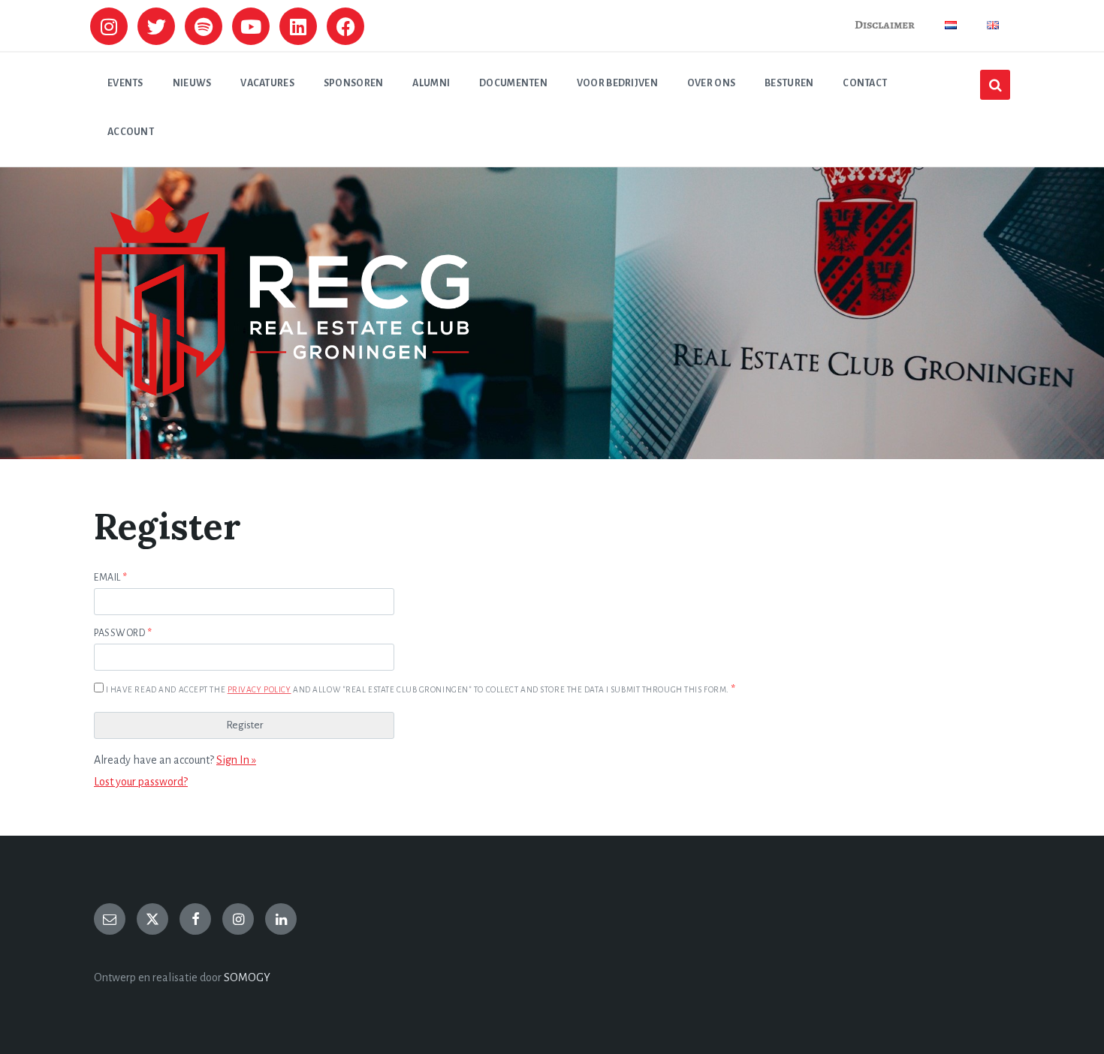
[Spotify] (203, 26)
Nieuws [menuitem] (192, 83)
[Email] (109, 919)
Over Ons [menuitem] (711, 83)
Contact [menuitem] (865, 83)
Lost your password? (141, 782)
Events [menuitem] (125, 83)
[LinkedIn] (281, 919)
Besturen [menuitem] (789, 83)
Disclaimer (885, 25)
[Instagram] (109, 26)
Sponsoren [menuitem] (354, 83)
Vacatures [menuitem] (267, 83)
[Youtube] (251, 26)
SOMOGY (247, 977)
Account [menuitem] (130, 132)
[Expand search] (995, 85)
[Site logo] (281, 392)
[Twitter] (156, 26)
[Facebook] (345, 26)
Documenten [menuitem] (513, 83)
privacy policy (259, 690)
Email (111, 577)
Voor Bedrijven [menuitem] (617, 83)
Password (123, 633)
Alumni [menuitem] (431, 83)
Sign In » (236, 760)
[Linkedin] (298, 26)
